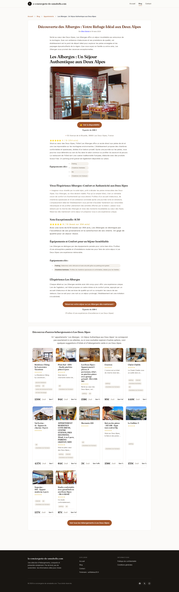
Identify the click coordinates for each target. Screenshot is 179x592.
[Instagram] (149, 583)
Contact (148, 4)
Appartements (49, 16)
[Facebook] (140, 583)
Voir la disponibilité (89, 125)
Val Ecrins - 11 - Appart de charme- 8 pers (41, 425)
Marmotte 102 (87, 423)
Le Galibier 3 (133, 423)
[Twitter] (144, 583)
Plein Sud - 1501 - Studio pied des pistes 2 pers (65, 367)
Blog (140, 4)
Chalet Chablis (134, 365)
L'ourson (108, 365)
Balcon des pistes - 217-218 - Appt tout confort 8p (112, 425)
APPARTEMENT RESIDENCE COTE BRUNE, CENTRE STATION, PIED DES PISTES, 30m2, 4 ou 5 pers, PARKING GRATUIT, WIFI (66, 432)
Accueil (132, 4)
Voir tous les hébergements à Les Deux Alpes (89, 523)
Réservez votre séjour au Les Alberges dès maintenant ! (89, 304)
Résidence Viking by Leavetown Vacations (42, 367)
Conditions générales (124, 565)
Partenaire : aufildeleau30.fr (89, 572)
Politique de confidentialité (126, 561)
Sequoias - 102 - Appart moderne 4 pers (41, 489)
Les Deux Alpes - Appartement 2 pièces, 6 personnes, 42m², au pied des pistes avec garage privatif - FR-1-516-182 (89, 373)
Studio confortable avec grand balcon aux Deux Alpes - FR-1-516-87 (66, 490)
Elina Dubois (85, 31)
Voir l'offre (53, 399)
